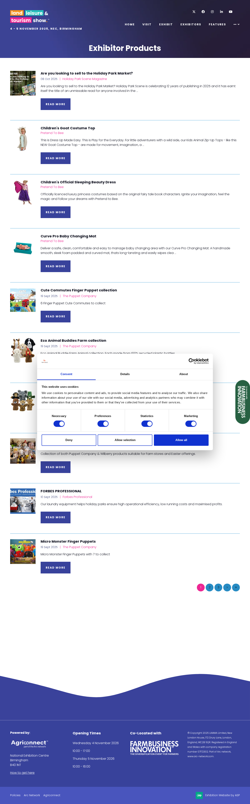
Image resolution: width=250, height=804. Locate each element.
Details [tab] (125, 374)
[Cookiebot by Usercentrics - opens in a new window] (191, 361)
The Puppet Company (79, 296)
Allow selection (125, 440)
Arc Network (32, 795)
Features (217, 24)
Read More (55, 104)
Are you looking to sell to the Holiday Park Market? (87, 73)
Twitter (194, 12)
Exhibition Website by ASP (222, 795)
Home (130, 24)
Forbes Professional (77, 497)
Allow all (181, 440)
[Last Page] (236, 587)
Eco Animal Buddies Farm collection (73, 340)
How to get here (22, 772)
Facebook (203, 12)
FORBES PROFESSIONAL (61, 491)
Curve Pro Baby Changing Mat (68, 236)
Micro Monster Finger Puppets (68, 541)
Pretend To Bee (52, 133)
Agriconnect (51, 795)
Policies (15, 795)
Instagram (212, 12)
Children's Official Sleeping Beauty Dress (78, 182)
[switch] (103, 424)
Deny (68, 440)
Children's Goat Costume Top (68, 128)
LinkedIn (221, 12)
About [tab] (183, 374)
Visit (147, 24)
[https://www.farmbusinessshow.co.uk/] (154, 754)
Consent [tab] (66, 374)
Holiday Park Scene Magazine (84, 79)
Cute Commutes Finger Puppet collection (79, 290)
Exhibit (166, 24)
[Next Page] (227, 587)
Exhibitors (190, 24)
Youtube (230, 12)
